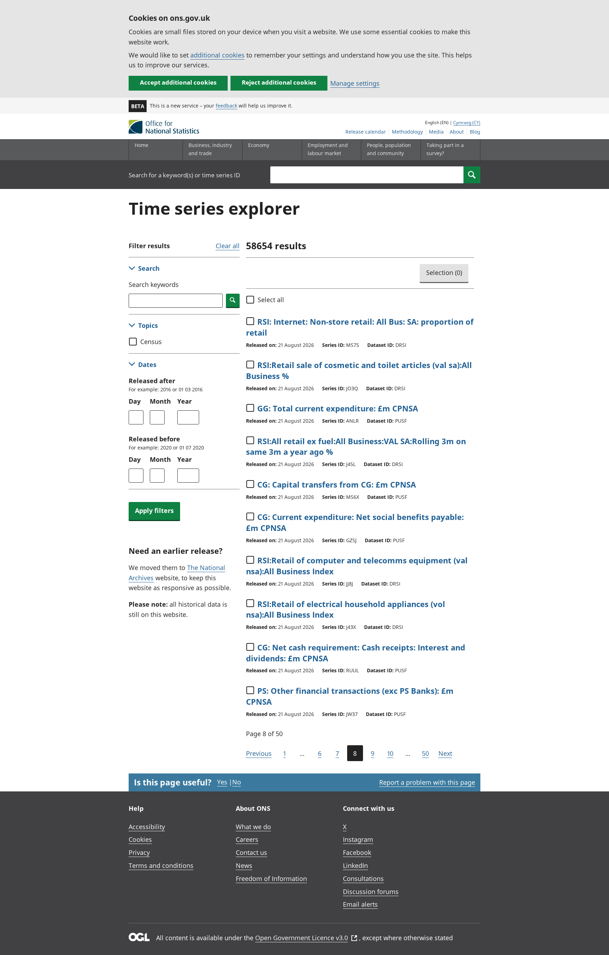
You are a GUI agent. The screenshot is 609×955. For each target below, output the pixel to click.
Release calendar (365, 131)
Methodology (407, 131)
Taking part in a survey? (445, 149)
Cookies (140, 839)
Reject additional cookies (279, 82)
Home (141, 145)
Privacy (139, 852)
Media (436, 131)
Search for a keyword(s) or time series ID (184, 175)
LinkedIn (355, 865)
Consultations (363, 878)
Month (160, 401)
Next (445, 753)
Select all (271, 299)
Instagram (358, 839)
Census (151, 341)
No (236, 782)
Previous (259, 753)
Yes (222, 782)
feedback (226, 105)
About (457, 131)
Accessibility (147, 826)
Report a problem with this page (427, 782)
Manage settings (355, 83)
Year (184, 401)
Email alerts (360, 904)
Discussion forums (371, 891)
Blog (475, 131)
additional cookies (217, 55)
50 (425, 753)
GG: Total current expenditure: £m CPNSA (337, 408)
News (244, 865)
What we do (253, 826)
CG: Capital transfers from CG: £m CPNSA (336, 484)
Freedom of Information (271, 878)
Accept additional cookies (178, 82)
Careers (247, 839)
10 (390, 753)
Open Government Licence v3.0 (301, 937)
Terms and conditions (161, 865)
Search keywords (154, 284)
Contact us (251, 852)
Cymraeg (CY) (466, 123)
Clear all (228, 245)
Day (135, 401)
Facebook (357, 852)
